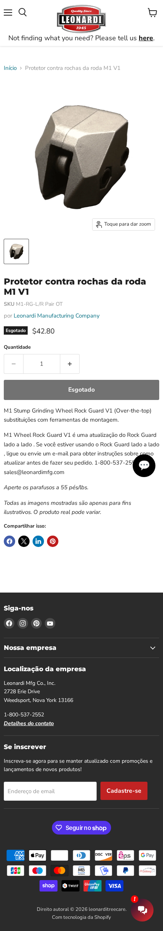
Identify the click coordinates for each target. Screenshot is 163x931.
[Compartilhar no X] (24, 541)
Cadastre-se (124, 791)
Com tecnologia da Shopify (81, 917)
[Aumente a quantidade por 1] (70, 364)
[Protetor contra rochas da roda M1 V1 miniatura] (16, 251)
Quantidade (17, 347)
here (146, 38)
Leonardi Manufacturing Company (57, 315)
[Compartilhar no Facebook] (9, 541)
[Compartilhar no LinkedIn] (38, 541)
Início (10, 68)
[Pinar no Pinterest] (52, 541)
